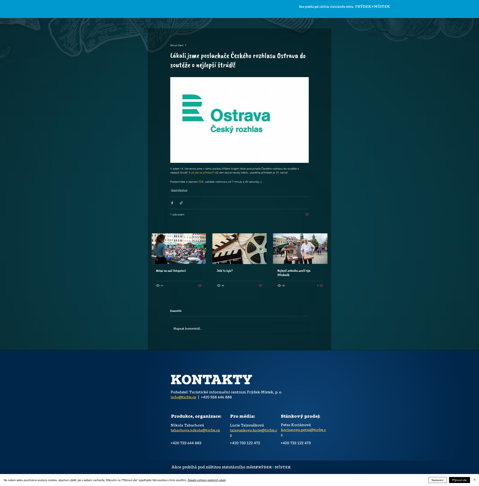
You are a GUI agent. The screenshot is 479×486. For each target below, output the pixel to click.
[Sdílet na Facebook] (172, 203)
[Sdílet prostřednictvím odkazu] (181, 203)
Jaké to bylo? (225, 271)
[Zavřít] (474, 480)
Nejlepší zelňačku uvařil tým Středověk (294, 273)
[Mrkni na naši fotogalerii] (179, 248)
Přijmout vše (459, 480)
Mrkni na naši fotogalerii (171, 271)
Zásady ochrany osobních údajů (207, 480)
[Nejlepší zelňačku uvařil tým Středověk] (300, 248)
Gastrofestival (179, 190)
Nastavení (438, 480)
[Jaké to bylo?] (239, 248)
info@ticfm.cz (183, 397)
